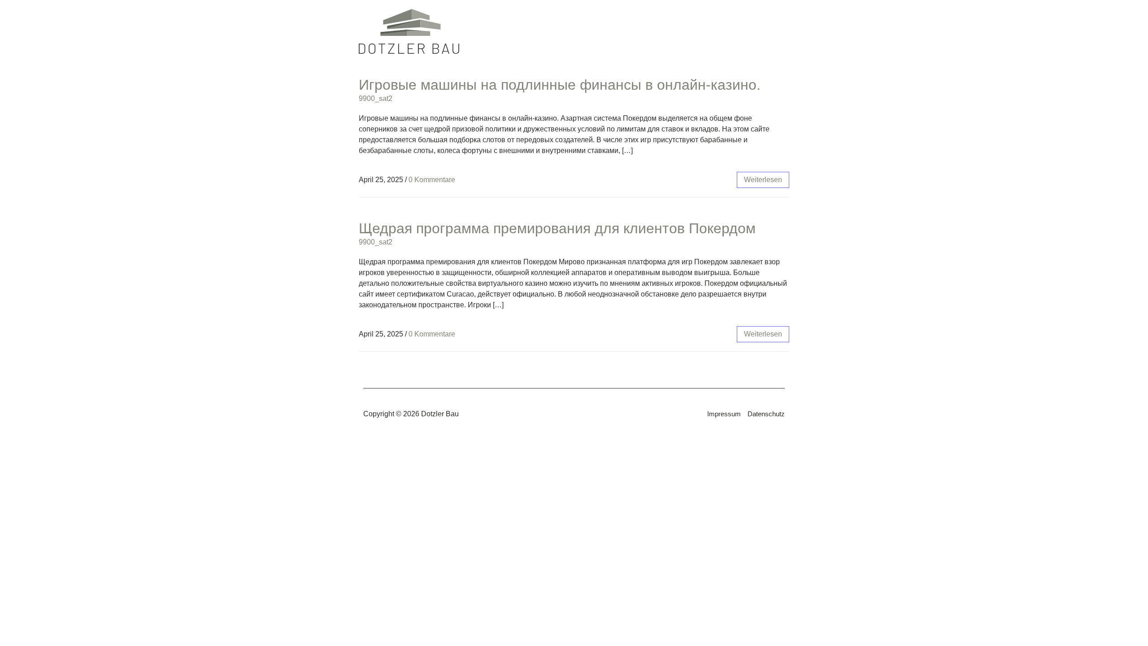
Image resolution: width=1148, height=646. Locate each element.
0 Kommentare (432, 179)
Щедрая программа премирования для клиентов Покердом (557, 228)
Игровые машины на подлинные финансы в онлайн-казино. (560, 85)
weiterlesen (763, 179)
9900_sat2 (375, 98)
